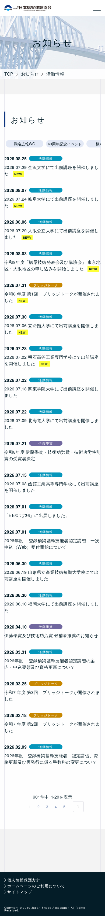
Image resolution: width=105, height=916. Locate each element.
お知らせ (30, 74)
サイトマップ (19, 892)
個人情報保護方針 (23, 880)
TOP (8, 74)
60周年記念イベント (65, 143)
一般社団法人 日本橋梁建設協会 (27, 8)
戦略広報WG (24, 143)
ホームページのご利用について (36, 886)
